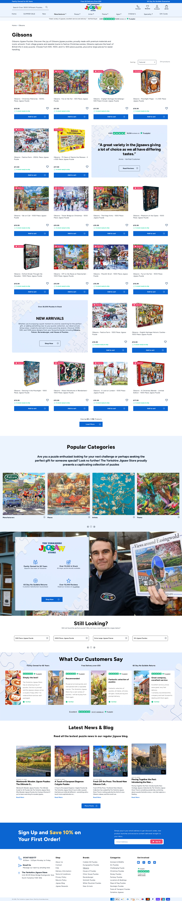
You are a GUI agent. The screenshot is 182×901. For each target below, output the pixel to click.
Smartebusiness (43, 899)
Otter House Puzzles (90, 874)
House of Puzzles (89, 871)
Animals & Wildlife (117, 862)
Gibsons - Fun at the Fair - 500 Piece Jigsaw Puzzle (71, 100)
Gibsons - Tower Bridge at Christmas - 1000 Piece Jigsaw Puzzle (71, 217)
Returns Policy (61, 880)
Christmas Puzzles (117, 871)
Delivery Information (63, 871)
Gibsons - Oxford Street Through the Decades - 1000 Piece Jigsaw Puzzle (28, 275)
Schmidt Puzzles (89, 880)
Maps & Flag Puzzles (118, 883)
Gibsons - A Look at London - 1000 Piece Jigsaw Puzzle (109, 392)
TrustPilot (76, 587)
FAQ (57, 868)
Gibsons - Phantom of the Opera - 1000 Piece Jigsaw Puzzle (148, 217)
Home (14, 25)
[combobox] (30, 7)
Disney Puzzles (115, 874)
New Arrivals (88, 886)
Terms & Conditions (63, 874)
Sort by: (133, 62)
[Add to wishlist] (47, 109)
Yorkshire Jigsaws (117, 892)
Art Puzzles (114, 865)
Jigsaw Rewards (62, 886)
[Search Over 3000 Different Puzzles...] (46, 7)
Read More (20, 797)
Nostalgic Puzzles (117, 886)
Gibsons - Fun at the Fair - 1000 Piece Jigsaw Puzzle (147, 275)
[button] (59, 13)
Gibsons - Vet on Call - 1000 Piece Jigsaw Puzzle (30, 217)
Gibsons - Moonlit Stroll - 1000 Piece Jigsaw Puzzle (111, 275)
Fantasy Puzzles (116, 877)
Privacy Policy (61, 877)
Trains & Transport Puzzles (120, 889)
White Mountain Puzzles (92, 883)
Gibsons (86, 868)
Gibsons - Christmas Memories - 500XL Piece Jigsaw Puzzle (29, 100)
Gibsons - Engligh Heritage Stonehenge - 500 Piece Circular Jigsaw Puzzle (109, 100)
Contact (59, 865)
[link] (129, 168)
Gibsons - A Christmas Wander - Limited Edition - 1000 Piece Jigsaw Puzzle (148, 392)
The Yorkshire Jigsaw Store (25, 899)
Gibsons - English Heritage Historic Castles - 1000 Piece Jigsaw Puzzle (149, 333)
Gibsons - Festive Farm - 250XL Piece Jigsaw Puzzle (31, 158)
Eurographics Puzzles (91, 865)
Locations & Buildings (118, 880)
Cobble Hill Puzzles (90, 862)
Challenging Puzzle (117, 868)
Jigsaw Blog (60, 883)
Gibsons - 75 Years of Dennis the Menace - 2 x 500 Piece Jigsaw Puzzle (71, 158)
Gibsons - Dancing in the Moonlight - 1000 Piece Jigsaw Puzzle (30, 392)
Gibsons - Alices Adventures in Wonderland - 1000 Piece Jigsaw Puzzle (71, 392)
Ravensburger (88, 877)
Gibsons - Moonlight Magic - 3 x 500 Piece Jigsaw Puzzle (149, 100)
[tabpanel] (24, 496)
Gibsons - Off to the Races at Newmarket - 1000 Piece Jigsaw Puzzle (70, 275)
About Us (59, 862)
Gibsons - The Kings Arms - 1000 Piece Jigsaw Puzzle (108, 217)
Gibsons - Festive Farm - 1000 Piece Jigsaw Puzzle (109, 333)
